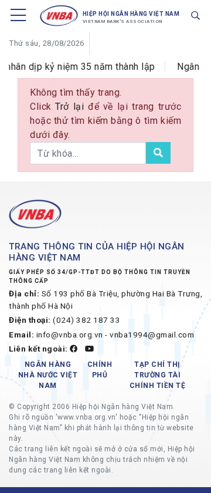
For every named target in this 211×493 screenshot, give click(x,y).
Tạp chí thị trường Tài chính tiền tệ (158, 375)
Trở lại (71, 106)
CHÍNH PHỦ (100, 369)
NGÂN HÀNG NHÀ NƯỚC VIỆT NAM (48, 375)
